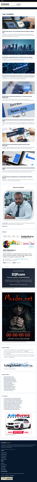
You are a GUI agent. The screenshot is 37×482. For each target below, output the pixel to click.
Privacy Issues (3, 469)
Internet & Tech (4, 454)
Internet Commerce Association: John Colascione (13, 401)
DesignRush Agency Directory (9, 377)
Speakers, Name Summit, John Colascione (11, 405)
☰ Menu (2, 0)
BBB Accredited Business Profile (10, 379)
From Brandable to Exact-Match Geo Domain (12, 399)
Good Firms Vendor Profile (9, 376)
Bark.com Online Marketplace (9, 384)
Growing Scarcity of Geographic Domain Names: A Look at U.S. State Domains (18, 75)
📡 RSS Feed (7, 475)
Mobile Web (3, 467)
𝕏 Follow (2, 475)
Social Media (3, 457)
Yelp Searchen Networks (8, 385)
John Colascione (11, 357)
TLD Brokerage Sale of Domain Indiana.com (12, 409)
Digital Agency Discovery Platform (10, 381)
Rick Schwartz (8, 353)
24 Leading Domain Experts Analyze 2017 (11, 408)
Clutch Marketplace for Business (10, 380)
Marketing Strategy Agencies (9, 387)
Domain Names (4, 452)
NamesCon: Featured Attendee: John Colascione (13, 403)
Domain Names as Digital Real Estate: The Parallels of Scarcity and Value (17, 57)
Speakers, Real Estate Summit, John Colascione (12, 406)
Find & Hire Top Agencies (8, 390)
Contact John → (5, 226)
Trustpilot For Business (8, 382)
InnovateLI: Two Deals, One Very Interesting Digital (13, 400)
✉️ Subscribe (12, 475)
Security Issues (4, 459)
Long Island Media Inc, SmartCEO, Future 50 (12, 404)
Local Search (3, 466)
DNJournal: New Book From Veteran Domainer (12, 398)
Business (2, 463)
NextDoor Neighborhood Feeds (9, 386)
